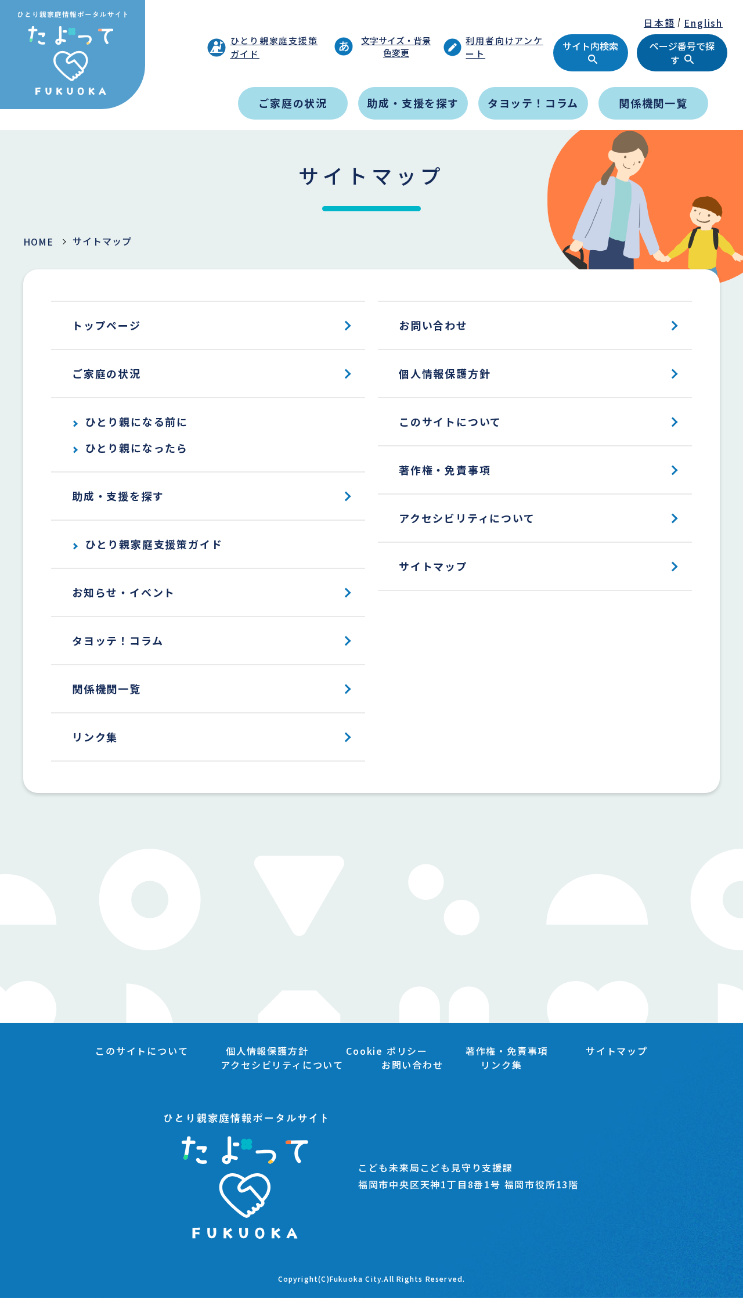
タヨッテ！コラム (533, 102)
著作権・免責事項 (444, 469)
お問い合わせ (433, 325)
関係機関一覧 (653, 102)
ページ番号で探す (682, 53)
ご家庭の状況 (292, 102)
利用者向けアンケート (504, 47)
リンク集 (95, 736)
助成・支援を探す (413, 102)
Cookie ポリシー (387, 1051)
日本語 (659, 23)
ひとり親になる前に (136, 421)
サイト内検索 (590, 46)
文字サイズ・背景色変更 (396, 46)
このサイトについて (450, 421)
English (703, 23)
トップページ (106, 325)
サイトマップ (433, 566)
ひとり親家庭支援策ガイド (274, 47)
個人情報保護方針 (444, 373)
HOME (38, 241)
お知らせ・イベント (123, 592)
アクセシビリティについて (467, 517)
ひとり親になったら (136, 447)
